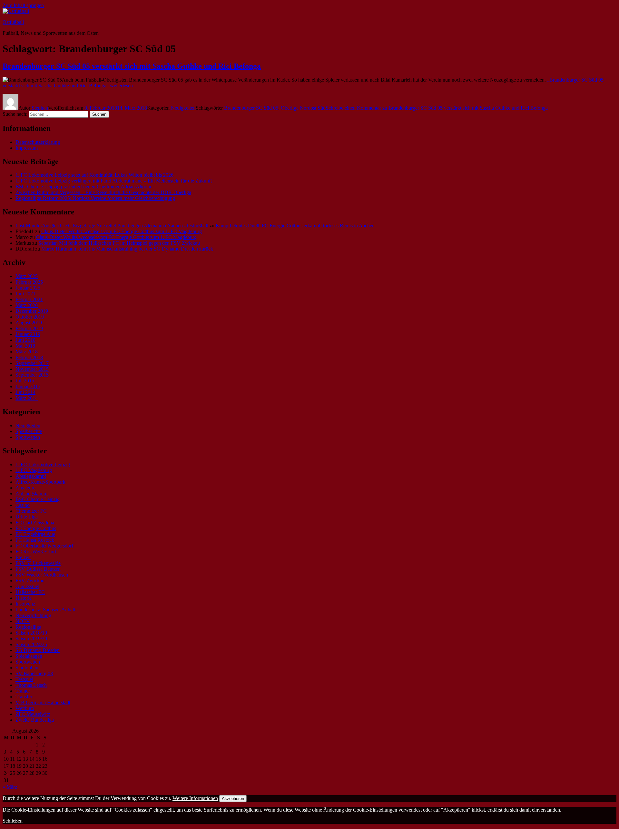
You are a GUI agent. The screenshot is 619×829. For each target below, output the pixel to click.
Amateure (25, 487)
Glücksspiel (27, 586)
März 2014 (26, 398)
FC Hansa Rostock (34, 540)
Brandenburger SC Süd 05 (251, 108)
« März (10, 787)
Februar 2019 (29, 328)
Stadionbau (26, 667)
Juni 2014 (25, 392)
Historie (23, 598)
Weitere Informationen (195, 798)
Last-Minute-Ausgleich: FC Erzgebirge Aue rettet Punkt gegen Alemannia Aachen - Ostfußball (111, 225)
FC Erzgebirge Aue (35, 534)
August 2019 (28, 322)
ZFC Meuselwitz (32, 714)
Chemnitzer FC (31, 511)
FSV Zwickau (29, 580)
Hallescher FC (30, 592)
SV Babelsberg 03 (34, 673)
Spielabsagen (28, 656)
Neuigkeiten (183, 108)
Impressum (26, 148)
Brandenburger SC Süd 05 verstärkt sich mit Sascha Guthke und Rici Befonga (132, 66)
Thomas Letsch (31, 685)
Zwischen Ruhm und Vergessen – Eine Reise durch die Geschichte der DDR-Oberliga (103, 192)
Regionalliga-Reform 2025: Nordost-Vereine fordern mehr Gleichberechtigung (95, 198)
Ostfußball (13, 22)
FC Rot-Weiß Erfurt (35, 551)
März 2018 (26, 351)
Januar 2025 (27, 288)
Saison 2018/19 (31, 633)
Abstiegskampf (30, 476)
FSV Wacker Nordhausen (41, 574)
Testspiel (24, 679)
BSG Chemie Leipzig (37, 499)
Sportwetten (27, 437)
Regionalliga (28, 627)
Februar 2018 (29, 357)
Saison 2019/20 (31, 638)
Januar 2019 (27, 334)
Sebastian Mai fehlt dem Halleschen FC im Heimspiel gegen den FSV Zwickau (119, 243)
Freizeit (23, 557)
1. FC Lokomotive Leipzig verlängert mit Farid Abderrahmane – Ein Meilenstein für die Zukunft (113, 180)
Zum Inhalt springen (23, 5)
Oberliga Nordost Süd (303, 108)
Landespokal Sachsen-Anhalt (45, 609)
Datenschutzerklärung (37, 142)
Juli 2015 (24, 380)
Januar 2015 (27, 386)
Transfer (23, 696)
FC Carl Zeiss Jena (34, 522)
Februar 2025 (29, 282)
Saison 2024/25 (31, 644)
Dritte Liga (26, 516)
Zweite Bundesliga (34, 720)
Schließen (13, 821)
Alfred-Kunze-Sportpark (40, 482)
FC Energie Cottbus (35, 528)
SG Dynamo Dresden (37, 650)
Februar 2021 (29, 299)
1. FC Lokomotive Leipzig (42, 464)
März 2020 (26, 305)
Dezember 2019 (31, 311)
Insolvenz (25, 604)
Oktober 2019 (29, 317)
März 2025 (26, 276)
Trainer (22, 691)
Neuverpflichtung (33, 615)
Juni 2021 (25, 293)
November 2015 (32, 369)
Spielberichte (28, 431)
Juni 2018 (25, 340)
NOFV (22, 621)
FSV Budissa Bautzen (38, 569)
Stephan (40, 108)
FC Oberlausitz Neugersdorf (44, 545)
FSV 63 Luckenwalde (38, 563)
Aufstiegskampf (31, 493)
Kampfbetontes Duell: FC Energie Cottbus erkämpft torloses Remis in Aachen (295, 225)
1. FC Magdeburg (33, 470)
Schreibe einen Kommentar (437, 108)
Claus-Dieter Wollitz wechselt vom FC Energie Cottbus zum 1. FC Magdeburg (121, 231)
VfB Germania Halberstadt (42, 702)
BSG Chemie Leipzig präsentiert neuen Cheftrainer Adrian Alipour (83, 186)
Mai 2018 (25, 346)
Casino (22, 505)
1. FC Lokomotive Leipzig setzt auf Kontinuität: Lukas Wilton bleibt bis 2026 (94, 175)
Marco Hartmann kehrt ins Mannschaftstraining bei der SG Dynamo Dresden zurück (127, 249)
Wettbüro (24, 708)
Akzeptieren (233, 798)
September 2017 (32, 363)
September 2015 (32, 375)
